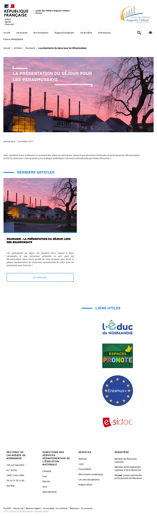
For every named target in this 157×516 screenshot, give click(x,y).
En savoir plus (40, 277)
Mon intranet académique (90, 474)
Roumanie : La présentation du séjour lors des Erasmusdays (39, 240)
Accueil (6, 32)
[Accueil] (78, 14)
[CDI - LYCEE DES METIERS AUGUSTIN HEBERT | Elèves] (117, 422)
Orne (44, 486)
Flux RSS (7, 508)
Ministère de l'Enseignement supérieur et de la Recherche (128, 468)
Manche (46, 481)
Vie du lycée (21, 32)
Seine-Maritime (49, 491)
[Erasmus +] (117, 390)
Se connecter (86, 508)
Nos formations (40, 32)
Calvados (46, 471)
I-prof (81, 464)
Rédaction (74, 508)
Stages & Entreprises (64, 32)
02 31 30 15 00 (17, 480)
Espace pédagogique (13, 39)
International (104, 32)
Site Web (10, 485)
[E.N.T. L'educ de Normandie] (117, 326)
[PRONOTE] (117, 355)
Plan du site (18, 508)
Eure (44, 476)
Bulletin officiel (85, 484)
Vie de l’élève (86, 32)
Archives (18, 48)
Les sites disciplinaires (89, 479)
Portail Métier (84, 469)
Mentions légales (33, 508)
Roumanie (30, 48)
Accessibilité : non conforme (55, 508)
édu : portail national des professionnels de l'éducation (128, 477)
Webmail (82, 458)
